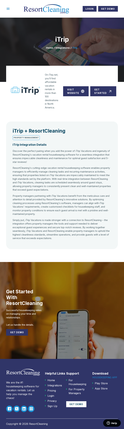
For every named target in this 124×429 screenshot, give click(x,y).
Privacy (52, 401)
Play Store (101, 383)
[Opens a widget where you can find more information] (112, 423)
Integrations (62, 47)
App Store (101, 388)
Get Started (103, 91)
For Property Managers (77, 391)
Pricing (51, 390)
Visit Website (76, 91)
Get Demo (108, 8)
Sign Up (52, 406)
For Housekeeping (77, 382)
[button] (8, 9)
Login (90, 8)
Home (49, 47)
